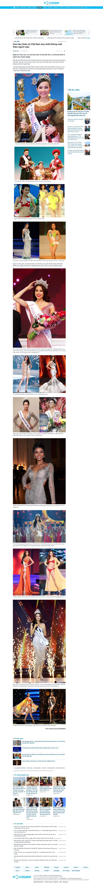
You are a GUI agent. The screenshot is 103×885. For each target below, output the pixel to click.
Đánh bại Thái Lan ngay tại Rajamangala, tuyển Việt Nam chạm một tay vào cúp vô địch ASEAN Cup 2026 (40, 835)
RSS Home (65, 881)
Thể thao (56, 7)
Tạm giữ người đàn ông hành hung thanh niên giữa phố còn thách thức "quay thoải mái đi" (40, 857)
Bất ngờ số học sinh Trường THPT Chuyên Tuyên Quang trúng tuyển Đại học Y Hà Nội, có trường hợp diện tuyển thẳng (40, 841)
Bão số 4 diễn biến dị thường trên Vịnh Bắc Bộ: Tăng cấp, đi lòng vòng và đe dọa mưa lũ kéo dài (40, 849)
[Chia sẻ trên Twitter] (59, 51)
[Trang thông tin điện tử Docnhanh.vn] (51, 3)
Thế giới (29, 7)
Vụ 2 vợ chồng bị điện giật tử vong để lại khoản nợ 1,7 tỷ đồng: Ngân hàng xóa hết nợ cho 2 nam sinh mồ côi (40, 831)
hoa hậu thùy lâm (37, 768)
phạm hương (29, 768)
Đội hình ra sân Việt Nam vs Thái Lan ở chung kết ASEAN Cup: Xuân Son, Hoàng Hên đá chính (40, 860)
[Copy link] (62, 51)
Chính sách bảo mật (38, 881)
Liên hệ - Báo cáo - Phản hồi (51, 881)
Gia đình (50, 7)
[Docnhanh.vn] (22, 877)
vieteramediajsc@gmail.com (75, 878)
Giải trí (45, 7)
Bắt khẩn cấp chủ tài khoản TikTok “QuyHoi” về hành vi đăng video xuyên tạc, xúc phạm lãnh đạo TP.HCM (40, 845)
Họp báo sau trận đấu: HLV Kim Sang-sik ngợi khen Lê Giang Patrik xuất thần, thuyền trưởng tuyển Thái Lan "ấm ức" (40, 827)
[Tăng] (27, 51)
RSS (60, 881)
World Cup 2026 (76, 870)
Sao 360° (39, 7)
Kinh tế (34, 7)
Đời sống (74, 7)
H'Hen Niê (44, 768)
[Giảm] (21, 51)
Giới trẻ (61, 7)
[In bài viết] (65, 51)
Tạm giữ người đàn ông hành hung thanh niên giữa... (72, 38)
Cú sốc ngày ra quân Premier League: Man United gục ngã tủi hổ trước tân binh (37, 838)
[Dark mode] (86, 7)
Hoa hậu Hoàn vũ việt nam (20, 768)
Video (27, 867)
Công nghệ (81, 7)
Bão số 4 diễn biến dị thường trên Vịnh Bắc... (21, 38)
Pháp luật (23, 7)
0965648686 (63, 878)
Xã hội (18, 7)
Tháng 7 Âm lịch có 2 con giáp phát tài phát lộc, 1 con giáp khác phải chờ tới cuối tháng (40, 853)
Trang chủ (17, 867)
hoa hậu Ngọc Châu (51, 768)
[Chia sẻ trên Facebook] (57, 51)
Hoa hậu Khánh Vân (60, 768)
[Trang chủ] (14, 7)
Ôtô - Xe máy (68, 7)
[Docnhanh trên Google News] (16, 51)
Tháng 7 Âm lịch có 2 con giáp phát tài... (46, 38)
